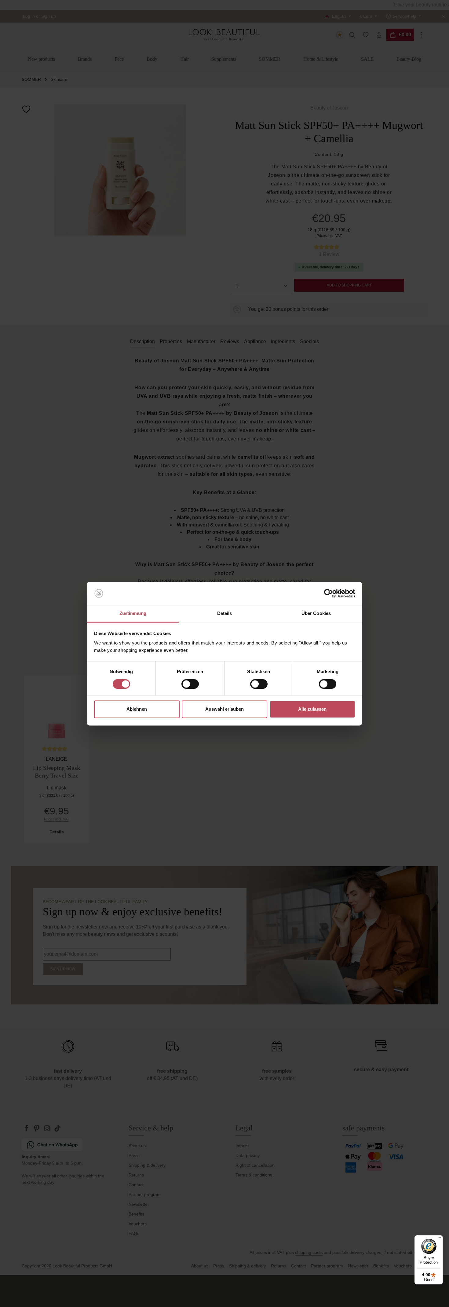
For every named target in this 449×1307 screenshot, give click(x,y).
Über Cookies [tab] (316, 613)
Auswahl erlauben (224, 709)
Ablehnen (136, 709)
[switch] (190, 684)
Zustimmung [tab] (133, 613)
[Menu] (439, 1239)
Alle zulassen (312, 709)
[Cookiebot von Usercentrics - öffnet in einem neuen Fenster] (328, 593)
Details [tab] (224, 613)
